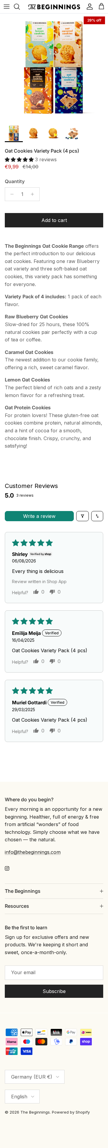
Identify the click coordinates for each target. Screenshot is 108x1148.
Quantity (15, 181)
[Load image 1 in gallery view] (54, 67)
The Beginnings (35, 1112)
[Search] (19, 6)
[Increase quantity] (34, 194)
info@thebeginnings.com (33, 852)
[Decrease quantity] (10, 194)
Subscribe (54, 991)
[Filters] (82, 516)
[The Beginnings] (54, 7)
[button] (20, 159)
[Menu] (6, 6)
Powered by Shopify (71, 1112)
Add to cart (54, 220)
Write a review (39, 516)
